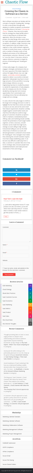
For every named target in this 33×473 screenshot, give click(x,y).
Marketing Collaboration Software (13, 425)
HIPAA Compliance (8, 451)
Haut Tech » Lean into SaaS (13, 199)
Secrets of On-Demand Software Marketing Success (16, 371)
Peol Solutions (18, 383)
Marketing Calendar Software (11, 421)
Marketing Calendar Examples (11, 417)
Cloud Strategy (16, 9)
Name (5, 245)
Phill (14, 401)
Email (5, 252)
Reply (6, 216)
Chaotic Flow (16, 2)
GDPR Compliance (8, 447)
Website (5, 260)
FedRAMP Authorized (9, 443)
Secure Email (6, 456)
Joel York (17, 17)
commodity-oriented (14, 75)
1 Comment (8, 17)
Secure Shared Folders (9, 464)
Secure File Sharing (8, 460)
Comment (6, 227)
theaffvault (19, 369)
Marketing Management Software (13, 429)
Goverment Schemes (22, 355)
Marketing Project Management (12, 434)
